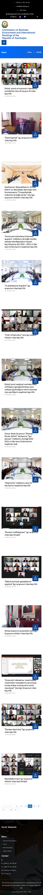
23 (26, 806)
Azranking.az (16, 892)
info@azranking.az (22, 6)
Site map (23, 10)
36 (11, 810)
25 (34, 806)
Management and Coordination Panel (20, 14)
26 (39, 806)
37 (15, 810)
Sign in (14, 17)
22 (21, 806)
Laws (5, 844)
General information (9, 841)
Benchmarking (8, 848)
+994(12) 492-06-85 (9, 863)
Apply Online (7, 851)
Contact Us (7, 874)
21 (17, 806)
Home (29, 52)
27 (3, 810)
